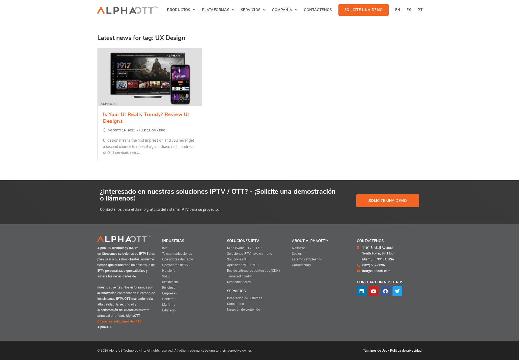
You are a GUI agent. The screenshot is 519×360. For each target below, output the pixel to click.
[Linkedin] (362, 291)
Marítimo (168, 305)
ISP (164, 248)
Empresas (169, 293)
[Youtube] (373, 291)
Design (150, 130)
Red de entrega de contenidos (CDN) (253, 271)
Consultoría (235, 304)
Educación (170, 310)
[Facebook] (385, 291)
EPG (162, 130)
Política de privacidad (406, 350)
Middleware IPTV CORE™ (245, 248)
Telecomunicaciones (177, 254)
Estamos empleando (307, 259)
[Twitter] (397, 291)
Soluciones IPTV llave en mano (249, 254)
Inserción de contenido (243, 309)
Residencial (170, 282)
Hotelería (168, 271)
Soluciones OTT (238, 259)
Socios (297, 254)
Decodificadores (239, 282)
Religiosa (168, 288)
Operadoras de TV (175, 265)
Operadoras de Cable (177, 259)
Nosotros (298, 248)
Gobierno (168, 299)
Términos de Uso (375, 350)
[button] (387, 200)
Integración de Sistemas (244, 298)
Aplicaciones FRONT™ (243, 265)
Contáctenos (301, 265)
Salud (166, 276)
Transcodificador (239, 276)
